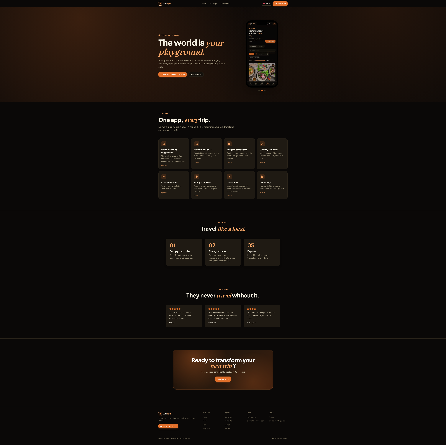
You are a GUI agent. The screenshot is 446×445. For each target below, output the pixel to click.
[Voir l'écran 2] (259, 90)
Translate (228, 421)
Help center (251, 417)
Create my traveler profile (171, 74)
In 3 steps (213, 4)
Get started (279, 4)
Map (204, 425)
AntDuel (228, 429)
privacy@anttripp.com (277, 421)
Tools (204, 4)
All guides (206, 429)
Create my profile (167, 426)
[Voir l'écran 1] (258, 90)
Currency (228, 417)
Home (205, 417)
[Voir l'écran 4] (263, 90)
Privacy (272, 417)
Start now (221, 379)
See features (196, 74)
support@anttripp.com (255, 421)
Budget (227, 425)
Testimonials (225, 4)
